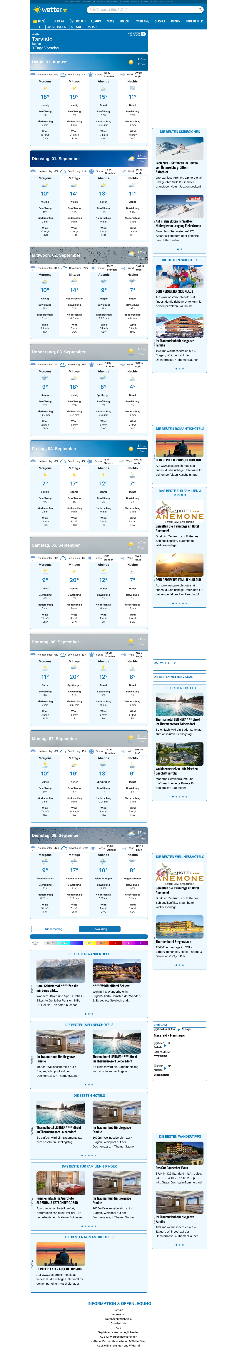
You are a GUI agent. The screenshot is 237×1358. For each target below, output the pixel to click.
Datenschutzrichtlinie (118, 1319)
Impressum (118, 1314)
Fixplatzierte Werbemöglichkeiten (118, 1332)
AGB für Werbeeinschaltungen (118, 1336)
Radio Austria (166, 2)
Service (160, 21)
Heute (37, 27)
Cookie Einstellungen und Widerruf (118, 1345)
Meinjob (135, 2)
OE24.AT (59, 21)
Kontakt (118, 1310)
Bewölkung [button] (100, 929)
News (110, 21)
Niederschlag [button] (53, 929)
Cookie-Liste (118, 1323)
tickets (153, 2)
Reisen (144, 2)
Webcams (142, 21)
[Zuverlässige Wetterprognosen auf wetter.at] (56, 10)
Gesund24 (124, 2)
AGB (118, 1327)
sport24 (101, 2)
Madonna (112, 2)
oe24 (66, 2)
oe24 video (75, 2)
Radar (92, 27)
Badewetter (194, 21)
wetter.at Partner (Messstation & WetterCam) (118, 1341)
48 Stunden (56, 27)
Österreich (89, 2)
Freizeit (125, 21)
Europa (96, 21)
